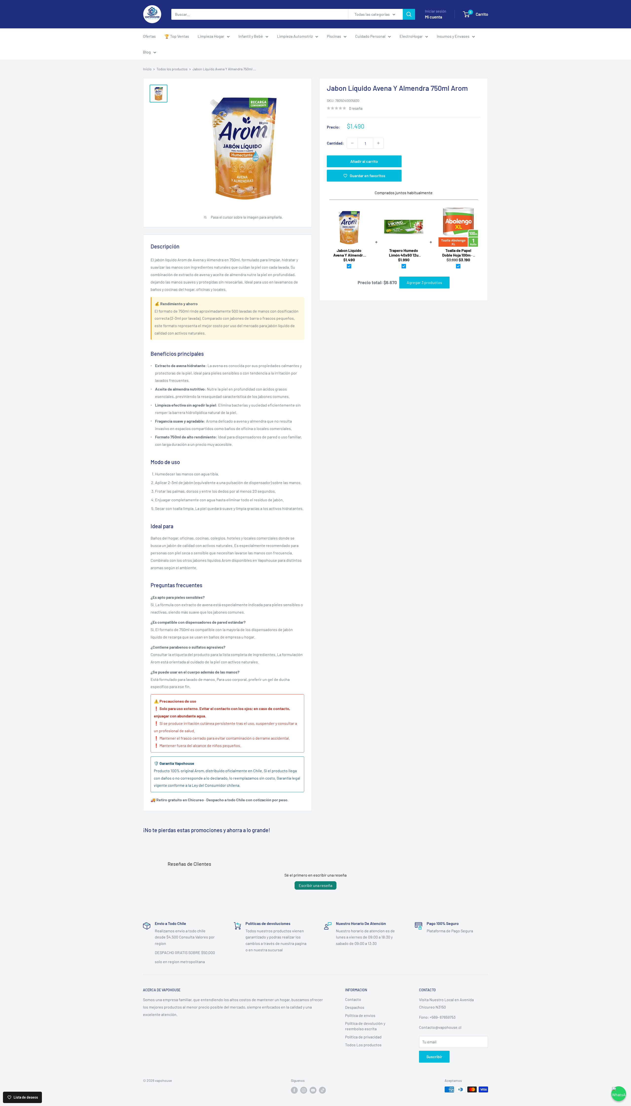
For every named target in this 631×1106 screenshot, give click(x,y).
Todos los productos (172, 69)
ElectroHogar (411, 36)
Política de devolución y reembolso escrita (365, 1026)
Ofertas (149, 36)
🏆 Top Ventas (176, 36)
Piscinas (334, 36)
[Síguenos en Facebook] (294, 1090)
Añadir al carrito (364, 161)
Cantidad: (335, 143)
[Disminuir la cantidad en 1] (352, 143)
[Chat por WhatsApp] (618, 1093)
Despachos (354, 1007)
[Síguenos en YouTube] (313, 1090)
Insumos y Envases (453, 36)
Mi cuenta (433, 16)
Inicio (147, 69)
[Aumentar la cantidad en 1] (378, 143)
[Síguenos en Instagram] (303, 1090)
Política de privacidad (363, 1036)
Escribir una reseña (315, 885)
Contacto (353, 999)
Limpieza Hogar (211, 36)
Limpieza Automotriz (295, 36)
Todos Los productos (363, 1044)
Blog (147, 52)
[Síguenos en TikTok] (322, 1090)
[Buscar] (409, 14)
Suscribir (434, 1056)
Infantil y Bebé (250, 36)
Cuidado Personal (370, 36)
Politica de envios (360, 1015)
